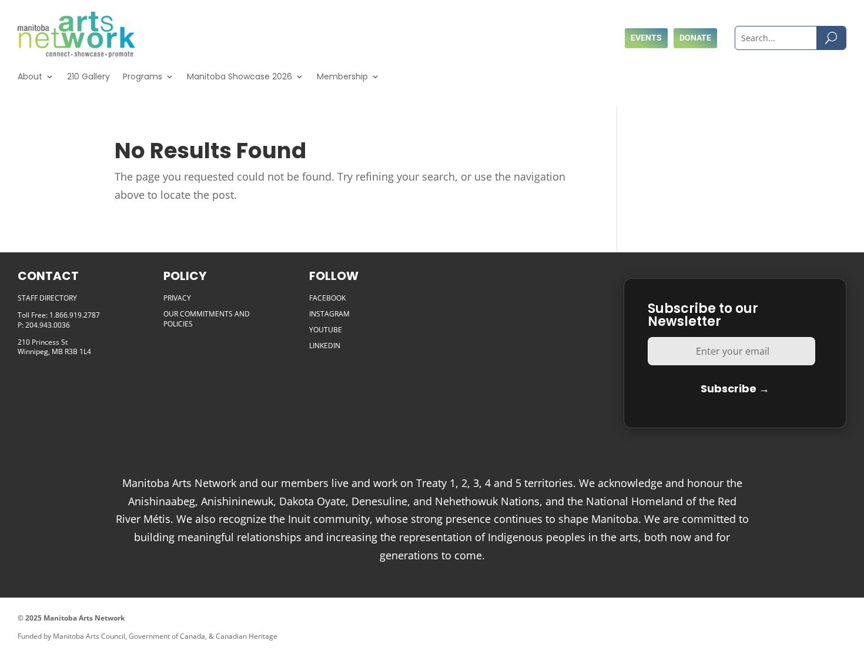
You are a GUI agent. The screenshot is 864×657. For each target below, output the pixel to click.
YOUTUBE (325, 330)
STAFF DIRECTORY (47, 298)
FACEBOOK (327, 298)
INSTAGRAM (329, 314)
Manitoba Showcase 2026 (239, 76)
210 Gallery (88, 76)
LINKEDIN (324, 346)
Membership (342, 76)
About (30, 76)
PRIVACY (177, 298)
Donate (695, 37)
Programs (142, 76)
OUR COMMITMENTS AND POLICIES (206, 319)
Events (646, 37)
